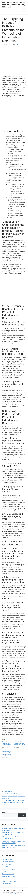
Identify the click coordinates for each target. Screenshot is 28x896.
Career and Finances (8, 859)
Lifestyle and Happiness (9, 869)
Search (4, 812)
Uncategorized (8, 791)
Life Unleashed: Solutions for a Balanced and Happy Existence (13, 4)
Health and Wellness (8, 861)
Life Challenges (6, 864)
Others (4, 871)
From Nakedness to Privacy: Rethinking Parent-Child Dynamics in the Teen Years (13, 796)
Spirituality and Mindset (9, 881)
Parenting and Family (8, 874)
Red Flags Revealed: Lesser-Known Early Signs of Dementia (7, 753)
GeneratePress (14, 893)
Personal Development (8, 876)
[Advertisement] (14, 62)
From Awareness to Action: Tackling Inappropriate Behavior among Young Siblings (13, 802)
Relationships (6, 879)
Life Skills (5, 866)
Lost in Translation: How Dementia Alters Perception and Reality (19, 743)
